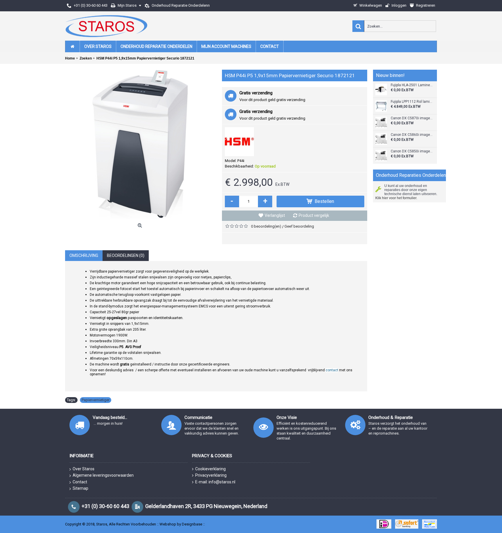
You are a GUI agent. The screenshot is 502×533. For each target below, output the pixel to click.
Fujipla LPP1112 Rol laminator (412, 102)
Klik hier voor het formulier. (396, 198)
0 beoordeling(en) (266, 226)
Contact (80, 482)
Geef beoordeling (299, 226)
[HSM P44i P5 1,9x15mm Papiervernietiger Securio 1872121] (140, 145)
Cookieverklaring (210, 469)
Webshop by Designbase (180, 524)
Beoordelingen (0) (125, 255)
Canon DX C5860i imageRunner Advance (412, 135)
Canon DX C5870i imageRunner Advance (412, 118)
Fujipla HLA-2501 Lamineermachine (412, 85)
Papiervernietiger (96, 400)
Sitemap (80, 488)
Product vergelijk (314, 215)
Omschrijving (83, 255)
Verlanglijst (275, 215)
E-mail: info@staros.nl (215, 482)
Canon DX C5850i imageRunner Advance (412, 151)
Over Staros (83, 469)
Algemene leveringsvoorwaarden (103, 475)
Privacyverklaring (211, 475)
